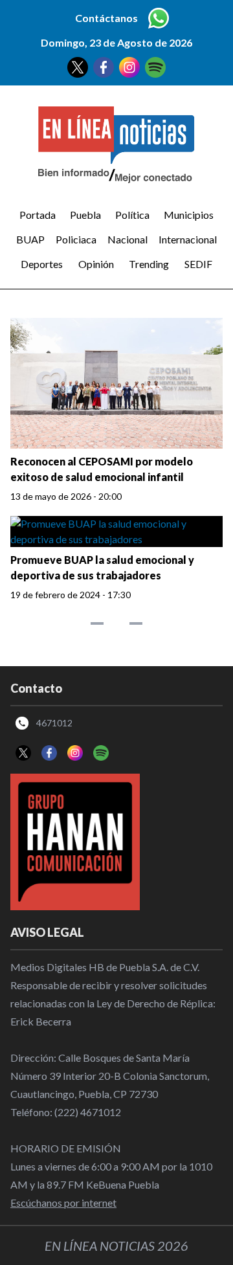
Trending (149, 264)
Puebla (85, 214)
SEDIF (198, 264)
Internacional (188, 239)
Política (132, 214)
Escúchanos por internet (63, 1202)
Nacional (127, 239)
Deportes (42, 264)
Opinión (96, 264)
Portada (37, 214)
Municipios (189, 214)
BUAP (30, 239)
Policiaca (76, 239)
